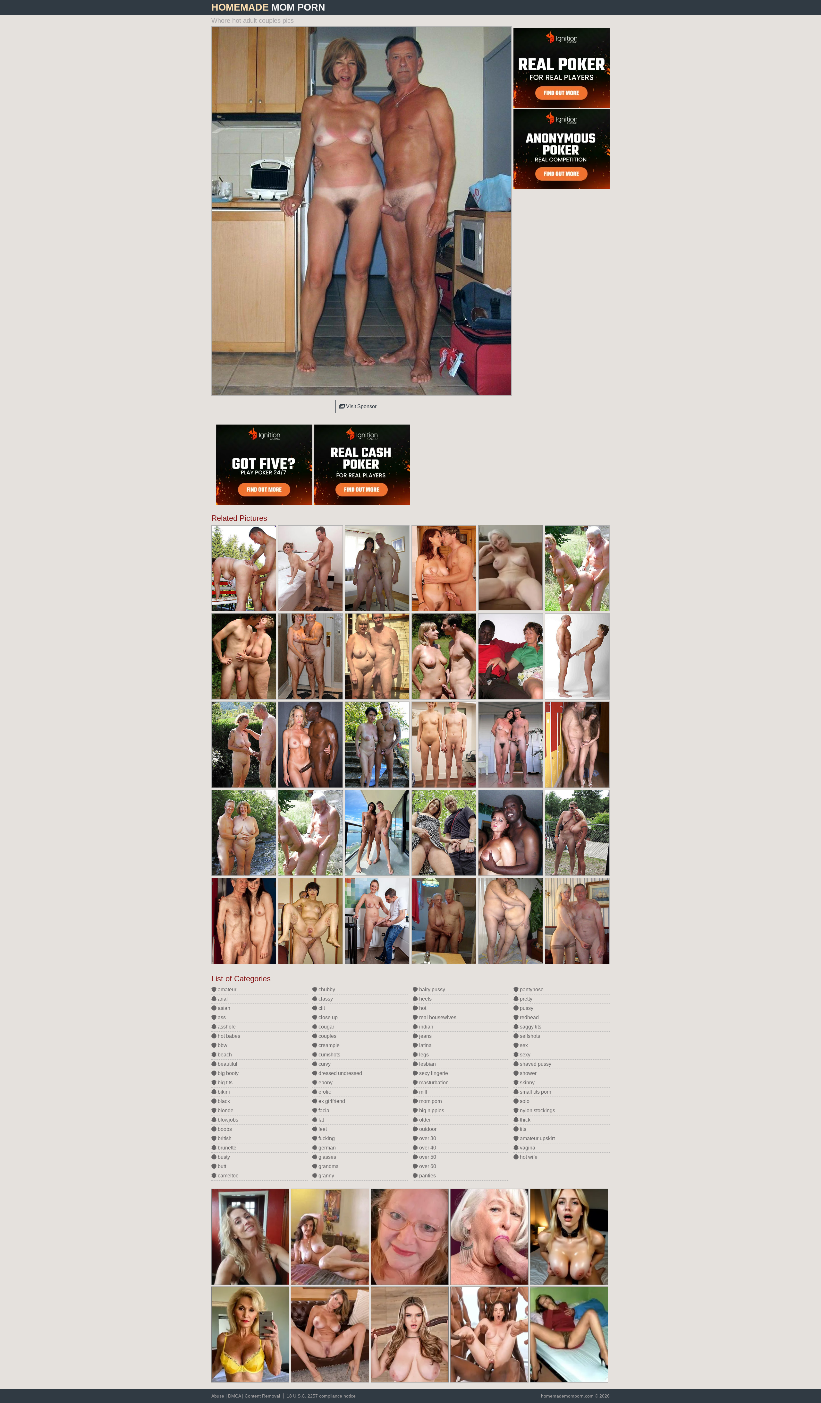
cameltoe (227, 1175)
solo (524, 1101)
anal (222, 999)
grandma (328, 1166)
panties (427, 1175)
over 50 (427, 1157)
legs (423, 1054)
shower (528, 1073)
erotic (324, 1092)
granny (325, 1175)
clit (321, 1008)
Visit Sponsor (361, 406)
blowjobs (227, 1120)
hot (422, 1008)
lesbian (427, 1064)
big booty (227, 1073)
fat (320, 1120)
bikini (223, 1092)
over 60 (427, 1166)
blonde (224, 1110)
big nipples (431, 1110)
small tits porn (535, 1092)
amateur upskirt (537, 1138)
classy (325, 999)
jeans (425, 1036)
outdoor (427, 1129)
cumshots (328, 1054)
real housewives (437, 1017)
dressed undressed (339, 1073)
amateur (226, 989)
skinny (527, 1082)
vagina (527, 1147)
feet (322, 1129)
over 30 (427, 1138)
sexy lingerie (433, 1073)
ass (221, 1017)
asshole (226, 1026)
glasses (326, 1157)
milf (422, 1092)
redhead (529, 1017)
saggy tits (530, 1026)
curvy (324, 1064)
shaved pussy (535, 1064)
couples (326, 1036)
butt (221, 1166)
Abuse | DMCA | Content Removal (245, 1396)
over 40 (427, 1147)
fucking (326, 1138)
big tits (224, 1082)
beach (224, 1054)
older (424, 1120)
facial (324, 1110)
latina (425, 1045)
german (326, 1147)
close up (327, 1017)
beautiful (226, 1064)
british (224, 1138)
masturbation (433, 1082)
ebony (325, 1082)
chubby (326, 989)
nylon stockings (537, 1110)
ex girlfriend (331, 1101)
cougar (325, 1026)
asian (223, 1008)
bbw (221, 1045)
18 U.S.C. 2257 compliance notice (321, 1396)
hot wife (528, 1157)
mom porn (430, 1101)
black (223, 1101)
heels (425, 999)
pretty (525, 999)
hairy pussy (431, 989)
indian (425, 1026)
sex (523, 1045)
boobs (224, 1129)
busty (223, 1157)
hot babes (228, 1036)
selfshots (529, 1036)
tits (522, 1129)
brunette (226, 1147)
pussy (526, 1008)
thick (524, 1120)
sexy (524, 1054)
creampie (328, 1045)
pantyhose (531, 989)
